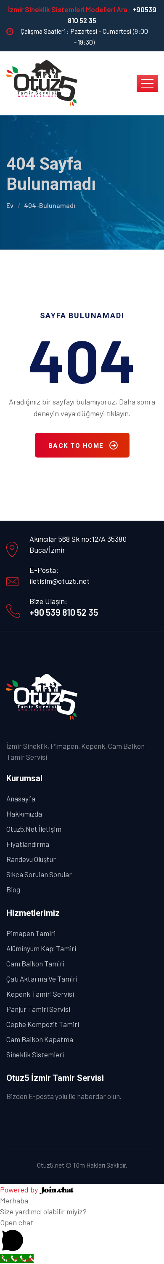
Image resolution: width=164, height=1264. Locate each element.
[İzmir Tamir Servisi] (42, 82)
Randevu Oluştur (31, 859)
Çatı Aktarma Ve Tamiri (41, 978)
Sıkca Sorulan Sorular (39, 874)
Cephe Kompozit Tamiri (42, 1024)
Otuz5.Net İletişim (33, 829)
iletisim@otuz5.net (59, 580)
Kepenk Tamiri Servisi (40, 994)
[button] (82, 1235)
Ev (9, 205)
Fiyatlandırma (27, 844)
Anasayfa (20, 798)
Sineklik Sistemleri (35, 1054)
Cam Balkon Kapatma (39, 1039)
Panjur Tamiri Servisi (38, 1009)
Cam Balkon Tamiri (35, 963)
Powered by (20, 1189)
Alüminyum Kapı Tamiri (41, 948)
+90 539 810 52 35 (63, 612)
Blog (13, 889)
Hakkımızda (24, 813)
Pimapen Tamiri (31, 933)
